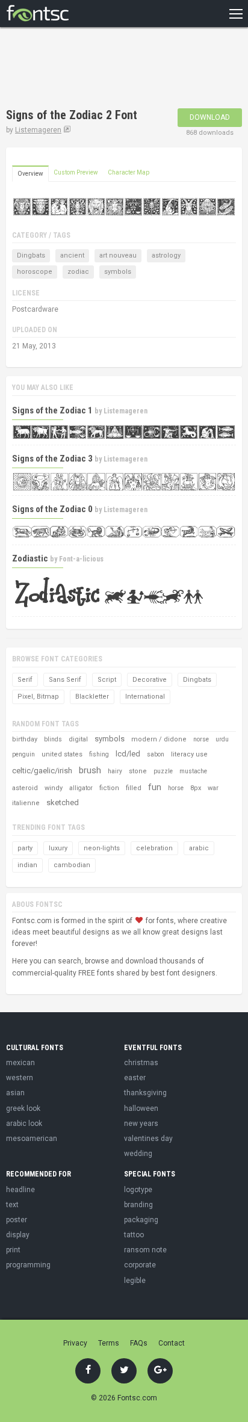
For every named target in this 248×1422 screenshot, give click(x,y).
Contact (171, 1343)
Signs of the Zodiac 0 (52, 509)
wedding (138, 1153)
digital (78, 739)
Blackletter (92, 696)
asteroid (25, 788)
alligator (81, 788)
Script (107, 680)
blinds (53, 739)
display (17, 1235)
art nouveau (118, 255)
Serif (25, 680)
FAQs (138, 1343)
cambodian (72, 865)
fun (154, 787)
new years (141, 1123)
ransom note (145, 1250)
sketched (62, 802)
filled (133, 788)
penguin (23, 754)
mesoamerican (31, 1138)
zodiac (78, 272)
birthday (24, 739)
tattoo (134, 1235)
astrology (166, 255)
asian (15, 1093)
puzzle (163, 771)
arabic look (24, 1123)
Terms (108, 1343)
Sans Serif (65, 680)
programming (28, 1265)
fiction (109, 788)
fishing (99, 754)
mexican (20, 1063)
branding (138, 1205)
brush (90, 770)
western (19, 1078)
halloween (141, 1108)
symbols (117, 272)
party (25, 848)
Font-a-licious (81, 559)
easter (135, 1078)
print (13, 1250)
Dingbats (31, 255)
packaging (141, 1220)
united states (62, 754)
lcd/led (128, 753)
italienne (26, 803)
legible (135, 1280)
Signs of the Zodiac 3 (52, 458)
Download (210, 117)
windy (54, 788)
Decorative (149, 680)
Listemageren (38, 130)
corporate (140, 1265)
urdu (222, 739)
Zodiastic (30, 558)
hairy (115, 771)
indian (27, 865)
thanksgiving (145, 1093)
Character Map (128, 172)
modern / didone (159, 739)
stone (138, 771)
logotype (138, 1190)
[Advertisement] (102, 69)
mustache (193, 771)
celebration (154, 848)
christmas (141, 1063)
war (213, 788)
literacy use (189, 754)
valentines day (148, 1138)
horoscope (34, 272)
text (12, 1205)
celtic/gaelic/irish (42, 770)
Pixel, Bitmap (38, 696)
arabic (199, 848)
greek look (23, 1108)
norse (201, 739)
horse (176, 788)
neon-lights (102, 848)
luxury (58, 848)
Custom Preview (76, 172)
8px (195, 788)
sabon (155, 754)
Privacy (75, 1343)
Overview (30, 173)
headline (20, 1190)
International (145, 696)
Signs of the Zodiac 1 (52, 410)
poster (16, 1220)
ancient (72, 255)
